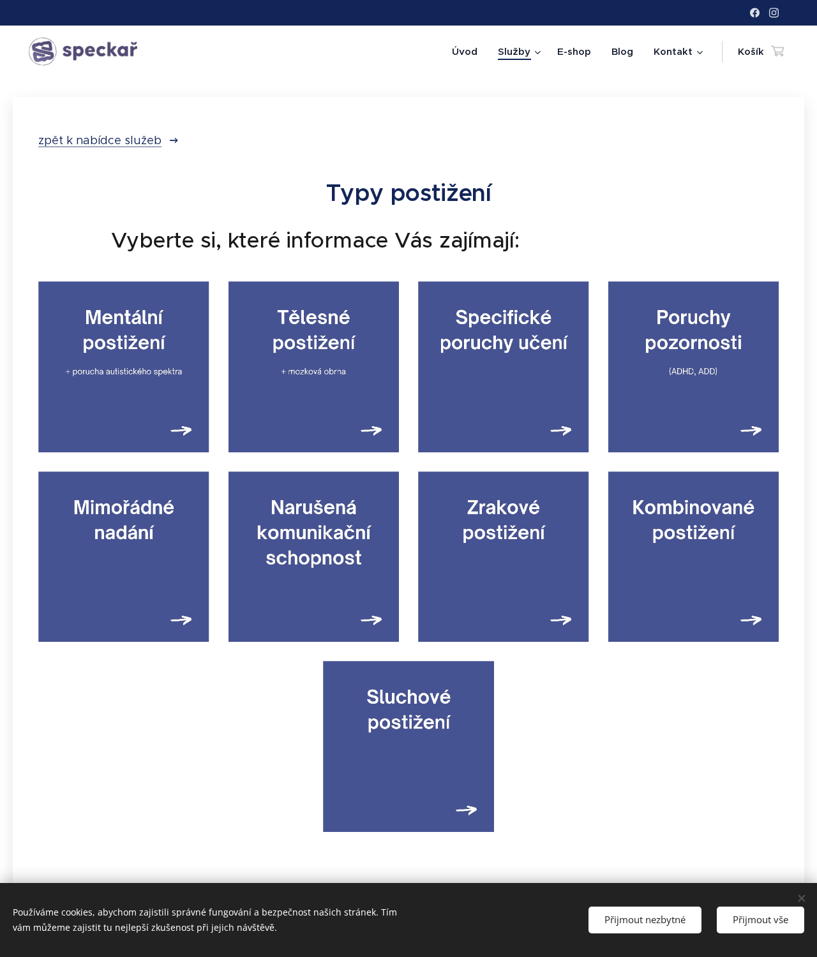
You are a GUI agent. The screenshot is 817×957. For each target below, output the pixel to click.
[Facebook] (755, 13)
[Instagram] (774, 13)
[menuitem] (468, 52)
